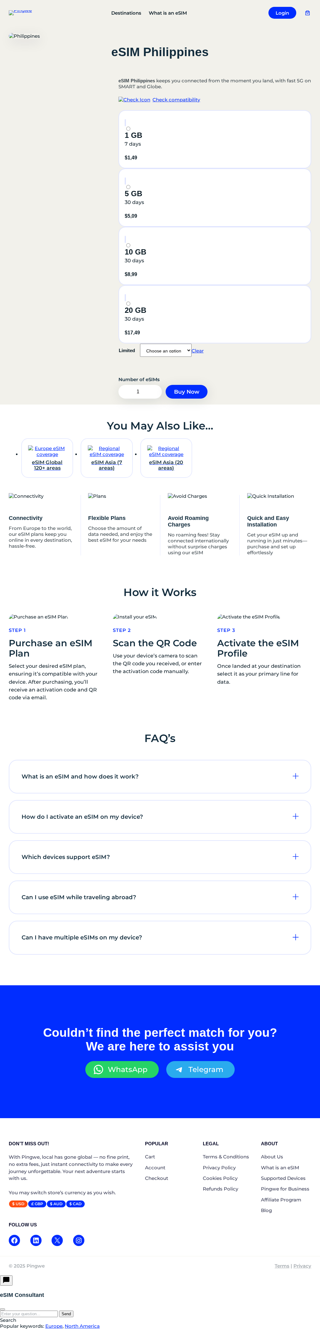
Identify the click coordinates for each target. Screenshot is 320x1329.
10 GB (135, 252)
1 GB (133, 135)
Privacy (302, 1266)
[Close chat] (2, 1309)
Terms (282, 1266)
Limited (127, 350)
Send (66, 1314)
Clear (198, 351)
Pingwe (36, 1266)
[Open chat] (6, 1280)
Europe (53, 1326)
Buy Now (186, 391)
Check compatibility (176, 100)
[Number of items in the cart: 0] (307, 13)
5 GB (133, 193)
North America (82, 1326)
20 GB (135, 310)
